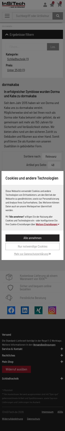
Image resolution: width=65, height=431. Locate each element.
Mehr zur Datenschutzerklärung (31, 253)
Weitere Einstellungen (47, 224)
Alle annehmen (33, 238)
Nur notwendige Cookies (32, 246)
